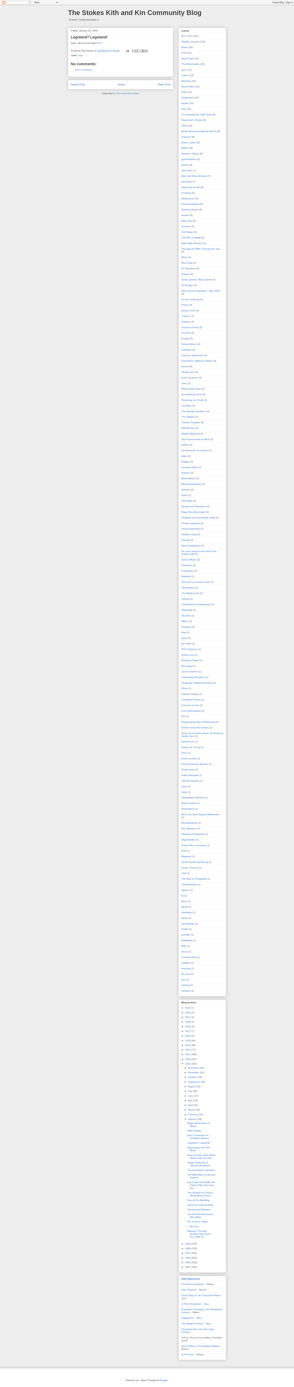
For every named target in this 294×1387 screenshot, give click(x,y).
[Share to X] (140, 51)
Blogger (164, 1380)
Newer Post (78, 84)
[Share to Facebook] (143, 51)
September (194, 1081)
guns (184, 69)
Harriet (185, 366)
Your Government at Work (195, 439)
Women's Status (190, 153)
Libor (184, 383)
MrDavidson (187, 808)
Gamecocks (187, 769)
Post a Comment (83, 70)
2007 (188, 1253)
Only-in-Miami (188, 559)
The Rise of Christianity (193, 878)
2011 (188, 1059)
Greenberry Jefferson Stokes (197, 360)
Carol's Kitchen (189, 671)
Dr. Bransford (188, 268)
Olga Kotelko (188, 839)
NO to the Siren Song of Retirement (200, 814)
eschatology (187, 923)
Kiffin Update (194, 1130)
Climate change (189, 694)
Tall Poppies (187, 587)
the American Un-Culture (194, 450)
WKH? (184, 621)
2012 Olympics (189, 649)
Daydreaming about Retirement (198, 722)
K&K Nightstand (190, 1278)
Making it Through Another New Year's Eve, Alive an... (199, 1234)
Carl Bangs (187, 232)
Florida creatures (190, 523)
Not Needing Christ (191, 394)
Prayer (185, 304)
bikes (184, 901)
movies (185, 215)
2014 (188, 1045)
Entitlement (187, 97)
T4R (183, 873)
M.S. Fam (186, 36)
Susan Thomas (189, 867)
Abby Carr (186, 220)
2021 (188, 1017)
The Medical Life (190, 593)
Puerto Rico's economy (193, 845)
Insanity (185, 540)
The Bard (186, 405)
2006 (188, 1257)
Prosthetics (187, 571)
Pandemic (186, 565)
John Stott (186, 170)
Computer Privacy (191, 699)
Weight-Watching (190, 433)
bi (182, 895)
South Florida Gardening (194, 862)
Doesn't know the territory (195, 727)
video (184, 456)
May (190, 1100)
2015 (188, 1040)
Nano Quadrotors (190, 545)
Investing (186, 192)
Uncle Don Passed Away (200, 1205)
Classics (185, 321)
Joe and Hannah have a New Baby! (200, 1215)
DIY (183, 716)
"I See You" (193, 1226)
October (192, 1077)
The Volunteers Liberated (201, 1170)
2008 (188, 1248)
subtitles (185, 962)
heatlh (184, 929)
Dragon (185, 274)
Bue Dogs (186, 666)
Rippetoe (186, 856)
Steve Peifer (187, 86)
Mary (199, 1318)
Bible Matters (188, 478)
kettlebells (186, 940)
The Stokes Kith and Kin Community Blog (134, 12)
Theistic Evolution (190, 422)
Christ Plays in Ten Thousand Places (201, 1295)
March (191, 1109)
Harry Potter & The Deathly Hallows (200, 1346)
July (190, 1091)
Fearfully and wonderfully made (198, 517)
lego (81, 55)
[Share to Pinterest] (146, 51)
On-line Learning (190, 299)
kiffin (183, 946)
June (191, 1095)
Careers (185, 489)
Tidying (185, 599)
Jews (184, 786)
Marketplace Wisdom (192, 797)
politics (185, 444)
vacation (185, 990)
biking (184, 906)
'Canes (185, 75)
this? (99, 43)
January (192, 1119)
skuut (184, 951)
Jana (184, 1298)
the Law (185, 974)
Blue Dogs (186, 262)
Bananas (186, 81)
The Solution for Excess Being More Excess (200, 1194)
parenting (186, 181)
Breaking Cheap (190, 660)
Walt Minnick (188, 428)
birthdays (186, 626)
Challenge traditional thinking (197, 682)
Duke (184, 92)
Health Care (187, 372)
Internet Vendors (190, 780)
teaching (186, 968)
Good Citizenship (190, 528)
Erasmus (186, 137)
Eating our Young (190, 747)
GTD (183, 53)
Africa (184, 257)
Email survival (188, 758)
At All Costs (187, 1354)
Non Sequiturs (189, 828)
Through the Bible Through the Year (200, 248)
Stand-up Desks (190, 209)
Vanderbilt (186, 610)
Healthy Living (189, 534)
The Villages (188, 416)
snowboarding (189, 957)
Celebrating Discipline (193, 677)
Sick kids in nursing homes (195, 582)
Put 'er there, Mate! (197, 1221)
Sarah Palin (187, 58)
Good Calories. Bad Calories (196, 279)
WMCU (185, 148)
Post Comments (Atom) (127, 93)
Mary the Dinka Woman (194, 176)
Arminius (186, 226)
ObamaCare (188, 198)
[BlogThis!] (136, 51)
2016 (188, 1035)
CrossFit (185, 332)
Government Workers (198, 1209)
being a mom (188, 310)
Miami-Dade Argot (191, 388)
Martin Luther (188, 142)
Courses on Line (190, 705)
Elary (184, 752)
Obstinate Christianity (192, 834)
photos (185, 164)
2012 (188, 1054)
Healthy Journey (190, 41)
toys (183, 979)
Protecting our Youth (192, 400)
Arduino (185, 472)
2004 (188, 1267)
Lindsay (185, 1332)
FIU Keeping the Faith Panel (196, 114)
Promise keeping (190, 204)
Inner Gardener (189, 377)
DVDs (184, 495)
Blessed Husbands (191, 484)
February (193, 1114)
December (194, 1067)
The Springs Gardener (193, 411)
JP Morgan (187, 285)
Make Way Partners (191, 243)
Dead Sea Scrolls (190, 187)
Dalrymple (186, 500)
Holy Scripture (189, 1289)
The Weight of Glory (192, 1323)
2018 (188, 1026)
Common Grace (190, 327)
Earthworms (187, 741)
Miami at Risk (188, 803)
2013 (188, 1049)
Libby (184, 792)
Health (184, 103)
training (185, 985)
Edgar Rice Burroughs (193, 512)
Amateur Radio (189, 467)
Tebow (184, 125)
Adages (185, 461)
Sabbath (185, 576)
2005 (188, 1262)
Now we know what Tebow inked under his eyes (201, 1156)
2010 (188, 1063)
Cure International (191, 710)
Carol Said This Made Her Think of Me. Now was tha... (201, 1185)
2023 (188, 1007)
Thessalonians (189, 884)
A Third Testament (191, 1304)
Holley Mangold (189, 775)
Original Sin (187, 1318)
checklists (186, 912)
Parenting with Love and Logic (197, 1329)
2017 (188, 1031)
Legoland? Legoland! (198, 1142)
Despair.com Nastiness (193, 506)
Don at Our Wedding (198, 1200)
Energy (185, 338)
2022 (188, 1012)
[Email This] (133, 51)
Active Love (187, 654)
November (194, 1072)
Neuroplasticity (189, 822)
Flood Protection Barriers (194, 764)
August (192, 1086)
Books (184, 47)
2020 (188, 1021)
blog (183, 632)
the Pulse (186, 643)
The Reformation (190, 64)
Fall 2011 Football (191, 237)
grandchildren (188, 159)
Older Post (164, 84)
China (184, 688)
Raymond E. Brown (191, 120)
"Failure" (186, 316)
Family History (189, 344)
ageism (185, 890)
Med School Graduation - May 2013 (200, 290)
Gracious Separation (192, 355)
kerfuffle (185, 934)
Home (121, 84)
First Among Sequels (192, 1284)
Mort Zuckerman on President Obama (198, 1137)
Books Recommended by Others (198, 131)
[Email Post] (127, 50)
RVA (183, 850)
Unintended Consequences (196, 604)
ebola (184, 918)
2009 (188, 1243)
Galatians (186, 349)
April (190, 1105)
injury (184, 638)
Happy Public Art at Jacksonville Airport (198, 1164)
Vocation (186, 615)
